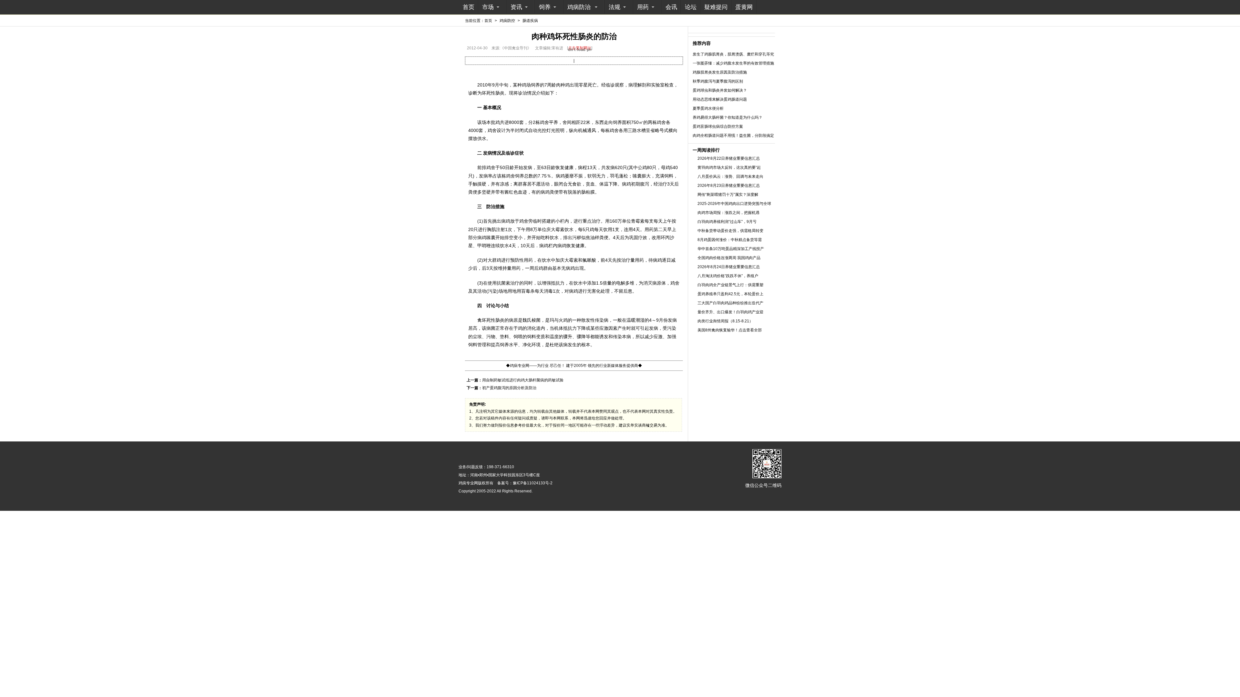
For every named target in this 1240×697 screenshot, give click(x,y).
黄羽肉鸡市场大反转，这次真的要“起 (729, 167)
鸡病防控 (507, 20)
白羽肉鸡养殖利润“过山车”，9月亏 (727, 221)
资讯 (516, 7)
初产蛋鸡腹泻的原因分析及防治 (509, 388)
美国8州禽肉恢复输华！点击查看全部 (730, 330)
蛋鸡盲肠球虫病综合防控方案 (718, 126)
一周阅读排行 (706, 150)
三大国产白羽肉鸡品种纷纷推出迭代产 (730, 303)
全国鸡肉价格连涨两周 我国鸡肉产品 (729, 258)
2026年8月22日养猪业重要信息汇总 (729, 158)
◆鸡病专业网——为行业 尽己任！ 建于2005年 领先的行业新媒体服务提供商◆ (574, 365)
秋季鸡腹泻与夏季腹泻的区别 (718, 81)
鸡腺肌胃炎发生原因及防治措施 (720, 72)
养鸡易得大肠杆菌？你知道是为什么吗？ (727, 117)
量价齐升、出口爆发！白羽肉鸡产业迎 (730, 312)
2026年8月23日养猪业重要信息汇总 (729, 185)
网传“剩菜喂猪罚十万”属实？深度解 (728, 194)
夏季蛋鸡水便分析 (708, 108)
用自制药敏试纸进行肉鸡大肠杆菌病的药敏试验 (522, 380)
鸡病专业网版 (470, 483)
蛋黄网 (744, 7)
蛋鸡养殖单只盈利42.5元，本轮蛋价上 (730, 294)
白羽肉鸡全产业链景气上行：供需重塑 (730, 285)
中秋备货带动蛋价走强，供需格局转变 (730, 230)
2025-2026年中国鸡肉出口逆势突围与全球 (734, 203)
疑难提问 (716, 7)
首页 (468, 7)
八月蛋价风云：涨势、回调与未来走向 (730, 176)
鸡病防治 (579, 7)
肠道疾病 (530, 20)
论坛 (691, 7)
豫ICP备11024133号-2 (533, 483)
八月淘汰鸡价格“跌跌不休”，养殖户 (728, 276)
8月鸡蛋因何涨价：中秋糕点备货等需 (730, 239)
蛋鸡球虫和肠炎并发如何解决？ (720, 90)
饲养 (545, 7)
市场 (488, 7)
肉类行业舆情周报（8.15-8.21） (725, 321)
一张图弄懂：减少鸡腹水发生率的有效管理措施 (733, 63)
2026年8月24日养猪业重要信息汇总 (729, 267)
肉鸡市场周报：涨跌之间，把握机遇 (729, 212)
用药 (643, 7)
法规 (614, 7)
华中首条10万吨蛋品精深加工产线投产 (731, 249)
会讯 (671, 7)
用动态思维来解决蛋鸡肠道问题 (720, 99)
